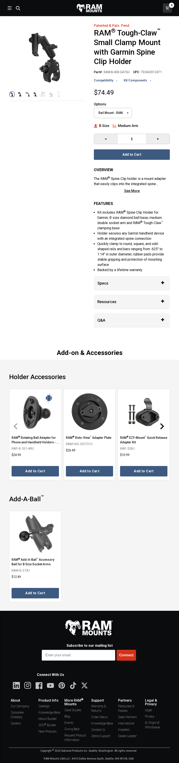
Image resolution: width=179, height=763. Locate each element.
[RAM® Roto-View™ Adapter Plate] (89, 411)
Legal (148, 710)
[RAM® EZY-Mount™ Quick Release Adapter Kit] (144, 411)
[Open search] (18, 8)
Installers (124, 729)
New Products (47, 731)
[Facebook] (39, 685)
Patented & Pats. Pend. (112, 26)
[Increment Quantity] (106, 139)
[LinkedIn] (16, 685)
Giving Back (72, 729)
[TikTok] (73, 685)
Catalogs (44, 706)
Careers (16, 723)
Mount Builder (47, 719)
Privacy (149, 716)
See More (132, 191)
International (126, 723)
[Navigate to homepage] (89, 8)
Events (68, 722)
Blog (67, 716)
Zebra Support (100, 736)
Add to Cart (131, 154)
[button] (12, 94)
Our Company (20, 706)
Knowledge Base (49, 712)
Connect (126, 655)
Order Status (99, 717)
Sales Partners (127, 717)
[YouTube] (50, 685)
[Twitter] (84, 685)
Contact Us (98, 729)
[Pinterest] (61, 685)
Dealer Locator (127, 736)
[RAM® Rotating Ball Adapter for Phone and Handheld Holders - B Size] (35, 411)
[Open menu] (9, 8)
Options (100, 104)
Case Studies (72, 710)
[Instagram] (27, 685)
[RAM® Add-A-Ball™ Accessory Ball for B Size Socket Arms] (35, 534)
